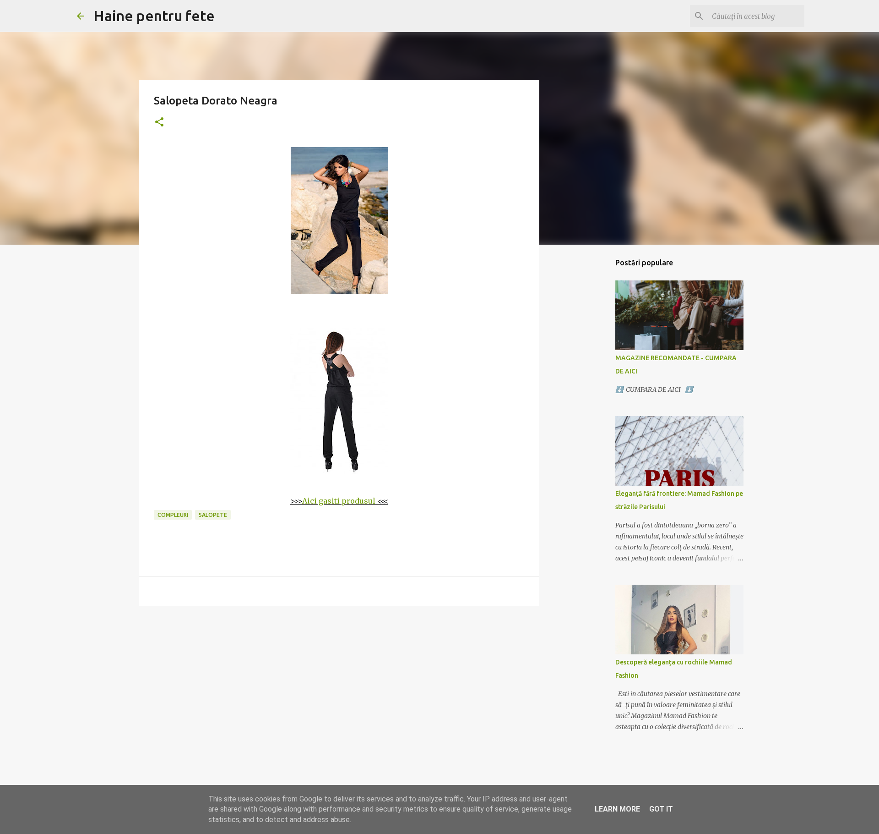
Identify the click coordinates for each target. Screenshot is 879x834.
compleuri (172, 515)
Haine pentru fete (154, 15)
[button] (159, 122)
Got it (661, 809)
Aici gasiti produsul (338, 500)
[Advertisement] (339, 684)
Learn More (617, 809)
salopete (213, 515)
